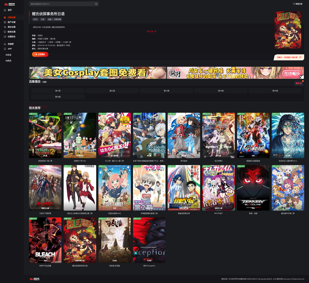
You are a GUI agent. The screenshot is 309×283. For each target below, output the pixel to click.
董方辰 (52, 39)
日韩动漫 (57, 19)
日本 (42, 19)
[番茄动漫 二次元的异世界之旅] (9, 3)
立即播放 (41, 54)
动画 (49, 19)
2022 (35, 19)
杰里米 (40, 35)
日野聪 (57, 42)
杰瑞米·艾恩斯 (43, 39)
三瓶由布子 (42, 42)
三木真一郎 (67, 42)
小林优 (50, 42)
